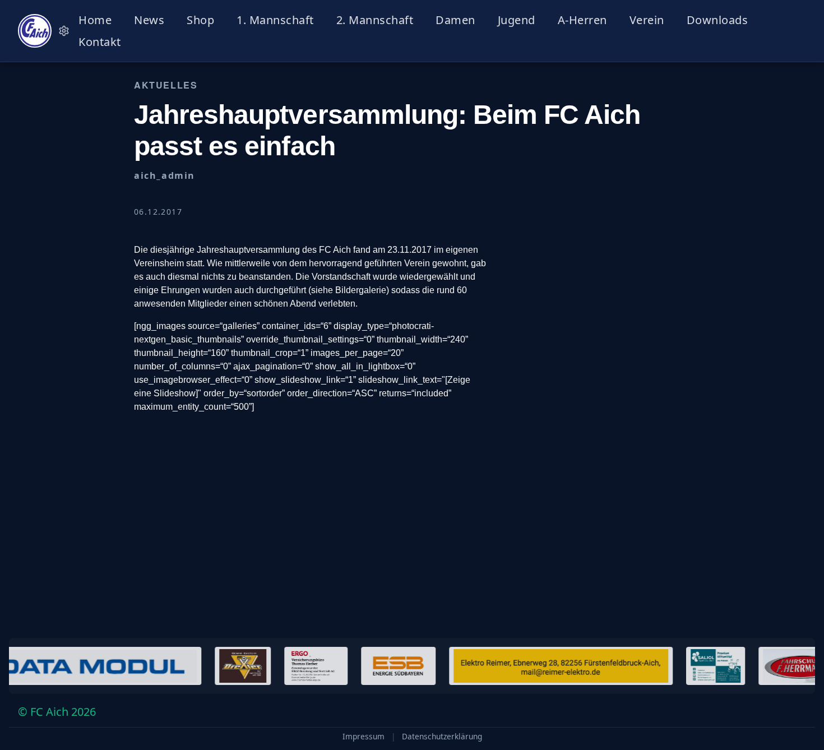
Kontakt (99, 41)
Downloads (717, 19)
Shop (200, 19)
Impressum (363, 736)
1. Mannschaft (275, 19)
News (149, 19)
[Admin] (64, 31)
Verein (646, 19)
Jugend (516, 19)
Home (95, 19)
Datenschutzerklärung (442, 736)
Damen (455, 19)
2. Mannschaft (375, 19)
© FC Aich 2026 (57, 711)
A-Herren (582, 19)
